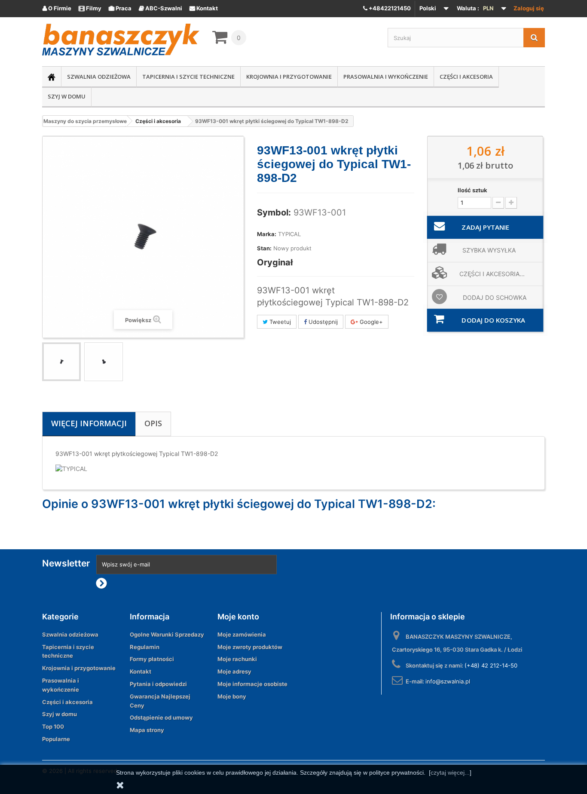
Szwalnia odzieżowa (99, 76)
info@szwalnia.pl (447, 681)
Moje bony (231, 696)
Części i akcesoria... (492, 273)
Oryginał (275, 262)
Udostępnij (322, 321)
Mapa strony (147, 729)
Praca (120, 8)
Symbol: (274, 212)
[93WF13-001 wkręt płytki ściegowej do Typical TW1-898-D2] (61, 362)
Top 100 (53, 726)
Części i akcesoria (466, 76)
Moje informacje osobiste (252, 683)
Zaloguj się (529, 8)
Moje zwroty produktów (249, 646)
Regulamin (144, 646)
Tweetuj (279, 321)
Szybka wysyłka (489, 250)
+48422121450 (389, 8)
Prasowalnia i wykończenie (385, 76)
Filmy (90, 8)
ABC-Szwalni (160, 8)
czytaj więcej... (450, 772)
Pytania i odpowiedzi (158, 683)
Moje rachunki (237, 659)
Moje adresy (234, 671)
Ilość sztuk (472, 190)
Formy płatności (152, 659)
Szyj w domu (67, 96)
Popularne (56, 739)
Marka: (266, 234)
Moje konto (238, 616)
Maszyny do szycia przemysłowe (85, 121)
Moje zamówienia (241, 634)
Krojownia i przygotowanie (289, 76)
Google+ (370, 321)
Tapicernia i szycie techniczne (188, 76)
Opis (153, 423)
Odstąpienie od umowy (161, 717)
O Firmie (57, 8)
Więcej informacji (89, 423)
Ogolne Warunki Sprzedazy (167, 634)
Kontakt (204, 8)
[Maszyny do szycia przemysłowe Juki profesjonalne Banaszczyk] (120, 39)
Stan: (264, 248)
